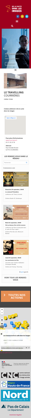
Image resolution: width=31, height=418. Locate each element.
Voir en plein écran (6, 353)
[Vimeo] (26, 16)
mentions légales (15, 415)
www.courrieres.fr (11, 140)
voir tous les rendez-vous (15, 278)
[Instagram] (22, 16)
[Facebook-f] (17, 16)
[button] (17, 21)
